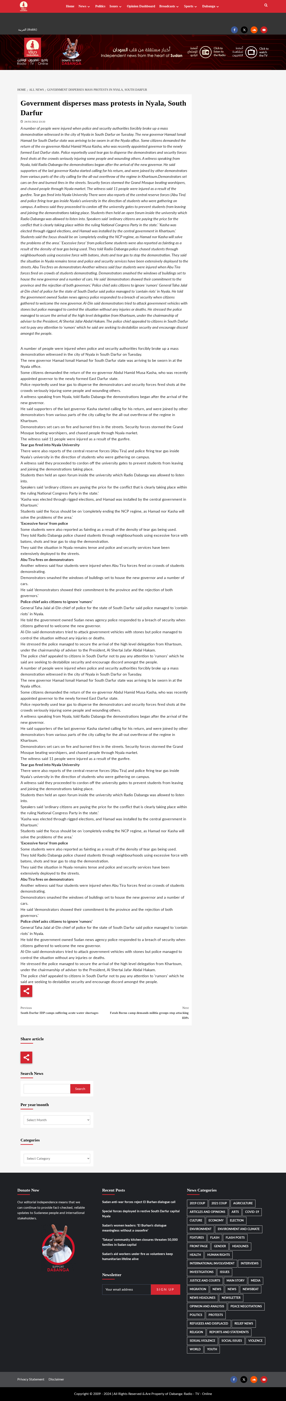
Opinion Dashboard (141, 6)
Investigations (202, 1272)
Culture (196, 1220)
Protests (216, 1315)
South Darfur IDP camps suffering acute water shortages (59, 1010)
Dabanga (208, 6)
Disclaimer (56, 1379)
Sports (188, 6)
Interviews (250, 1263)
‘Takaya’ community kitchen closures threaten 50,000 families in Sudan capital (140, 1242)
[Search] (266, 5)
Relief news (243, 1323)
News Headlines (202, 1297)
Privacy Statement (30, 1379)
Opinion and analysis (207, 1306)
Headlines (240, 1246)
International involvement (212, 1263)
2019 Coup (197, 1203)
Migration (198, 1289)
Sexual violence (202, 1340)
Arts (235, 1212)
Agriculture (243, 1203)
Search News (32, 1073)
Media (255, 1280)
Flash (214, 1237)
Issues (114, 6)
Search (80, 1089)
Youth (212, 1349)
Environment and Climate (239, 1229)
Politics (100, 6)
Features (197, 1237)
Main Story (236, 1280)
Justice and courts (205, 1280)
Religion (196, 1332)
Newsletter (231, 1297)
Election (237, 1220)
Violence (255, 1340)
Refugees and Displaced (209, 1323)
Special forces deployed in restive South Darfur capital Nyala (141, 1214)
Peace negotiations (246, 1306)
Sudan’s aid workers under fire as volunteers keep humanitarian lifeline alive (137, 1256)
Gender (220, 1246)
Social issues (232, 1340)
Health (195, 1255)
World (195, 1349)
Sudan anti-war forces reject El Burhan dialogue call (138, 1202)
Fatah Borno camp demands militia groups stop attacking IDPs (149, 1013)
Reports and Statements (229, 1332)
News (82, 6)
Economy (216, 1220)
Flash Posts (235, 1237)
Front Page (199, 1246)
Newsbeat (251, 1289)
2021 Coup (219, 1203)
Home (70, 6)
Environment (200, 1229)
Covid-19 (252, 1212)
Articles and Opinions (207, 1212)
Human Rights (218, 1255)
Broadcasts (167, 6)
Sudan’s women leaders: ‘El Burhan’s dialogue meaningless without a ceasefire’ (134, 1228)
